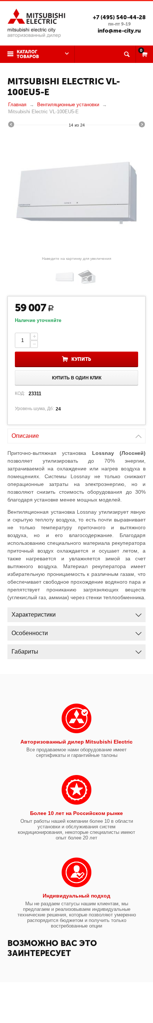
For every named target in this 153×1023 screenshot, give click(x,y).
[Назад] (11, 125)
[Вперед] (142, 125)
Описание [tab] (25, 436)
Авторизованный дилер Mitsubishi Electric (76, 742)
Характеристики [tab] (34, 614)
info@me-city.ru (119, 30)
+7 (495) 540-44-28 (119, 17)
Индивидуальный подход (76, 896)
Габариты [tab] (25, 651)
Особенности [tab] (30, 633)
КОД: (20, 393)
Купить (81, 359)
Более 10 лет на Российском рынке (76, 813)
